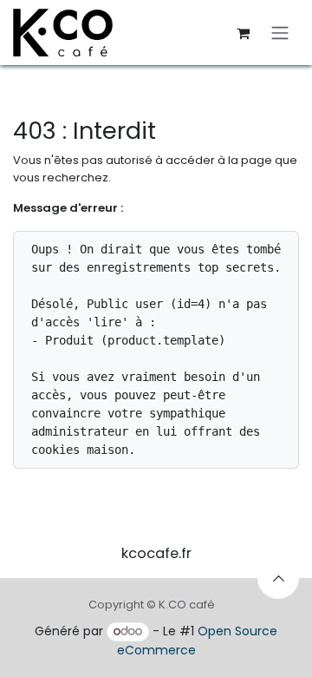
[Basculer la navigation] (280, 32)
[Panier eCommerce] (242, 33)
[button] (278, 578)
